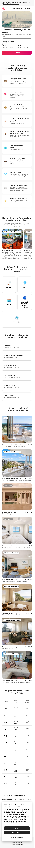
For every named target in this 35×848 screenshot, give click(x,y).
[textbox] (9, 48)
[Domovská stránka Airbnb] (3, 8)
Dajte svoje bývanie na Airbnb (21, 9)
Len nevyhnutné (16, 833)
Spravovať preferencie (17, 837)
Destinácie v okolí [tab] (7, 799)
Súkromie (13, 844)
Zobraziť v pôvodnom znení (11, 4)
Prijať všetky (16, 828)
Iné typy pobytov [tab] (19, 799)
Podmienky (20, 844)
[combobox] (16, 42)
